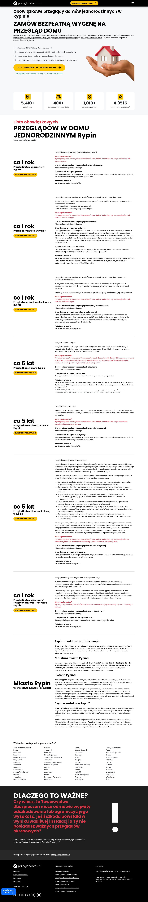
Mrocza (78, 762)
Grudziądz (48, 750)
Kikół (46, 769)
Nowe (77, 769)
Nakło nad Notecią (82, 765)
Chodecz (17, 767)
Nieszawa (79, 767)
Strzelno (109, 760)
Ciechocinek (18, 769)
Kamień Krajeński (51, 765)
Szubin (108, 762)
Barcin (15, 750)
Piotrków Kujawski (82, 774)
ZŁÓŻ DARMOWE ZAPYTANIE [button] (25, 175)
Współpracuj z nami (8, 891)
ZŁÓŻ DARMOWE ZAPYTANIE (82, 3)
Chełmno (17, 762)
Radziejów (79, 779)
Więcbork (109, 774)
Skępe (108, 755)
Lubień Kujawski (81, 750)
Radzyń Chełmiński (113, 747)
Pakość (78, 772)
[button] (133, 3)
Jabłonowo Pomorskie (53, 757)
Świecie (109, 765)
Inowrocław (48, 752)
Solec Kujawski (112, 757)
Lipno (77, 747)
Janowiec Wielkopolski (53, 762)
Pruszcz (78, 777)
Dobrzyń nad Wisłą (20, 772)
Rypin (108, 750)
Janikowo (48, 760)
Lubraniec (79, 752)
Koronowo (48, 772)
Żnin (107, 779)
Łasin (77, 757)
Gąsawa (16, 774)
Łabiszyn (78, 755)
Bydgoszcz (17, 760)
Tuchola (109, 769)
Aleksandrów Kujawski (22, 747)
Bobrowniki (17, 752)
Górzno (47, 747)
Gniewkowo (18, 777)
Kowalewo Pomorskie (52, 777)
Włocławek (110, 777)
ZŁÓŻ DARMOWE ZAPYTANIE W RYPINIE (36, 67)
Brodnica (16, 755)
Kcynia (47, 767)
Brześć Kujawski (19, 757)
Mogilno (78, 760)
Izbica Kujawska (50, 755)
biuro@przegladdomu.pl (60, 855)
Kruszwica (48, 779)
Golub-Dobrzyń (19, 779)
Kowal (46, 774)
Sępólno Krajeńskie (113, 752)
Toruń (108, 767)
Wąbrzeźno (110, 772)
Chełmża (17, 765)
